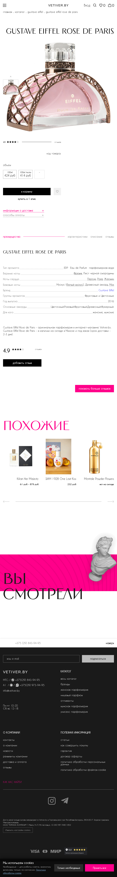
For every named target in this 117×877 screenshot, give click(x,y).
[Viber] (12, 679)
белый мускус (75, 284)
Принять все (99, 867)
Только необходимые (68, 867)
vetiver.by (58, 5)
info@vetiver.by (11, 690)
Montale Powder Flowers (99, 478)
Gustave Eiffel (35, 12)
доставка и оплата (15, 761)
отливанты (67, 700)
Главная (7, 12)
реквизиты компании (15, 756)
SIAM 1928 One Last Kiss (61, 478)
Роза (100, 279)
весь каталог (69, 678)
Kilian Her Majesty (28, 478)
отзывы (7, 767)
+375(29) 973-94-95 (32, 685)
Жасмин (109, 279)
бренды (65, 684)
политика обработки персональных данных (83, 763)
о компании (10, 745)
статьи (65, 739)
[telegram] (11, 685)
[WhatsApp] (17, 685)
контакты (8, 739)
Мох (111, 284)
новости (8, 750)
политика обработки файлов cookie (83, 769)
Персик (91, 279)
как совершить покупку (74, 745)
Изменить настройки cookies (17, 830)
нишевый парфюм (72, 695)
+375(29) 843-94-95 (27, 679)
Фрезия (78, 273)
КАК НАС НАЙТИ (12, 782)
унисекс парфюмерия (74, 711)
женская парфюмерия (74, 689)
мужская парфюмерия (74, 706)
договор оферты (71, 756)
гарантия (66, 750)
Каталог (20, 12)
